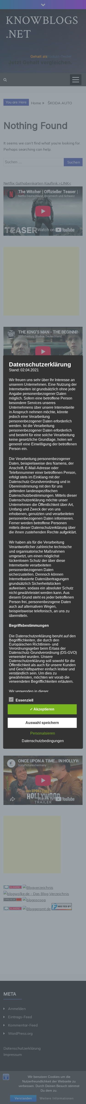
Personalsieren (42, 733)
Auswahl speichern (42, 723)
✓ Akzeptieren (42, 709)
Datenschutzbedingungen (43, 741)
